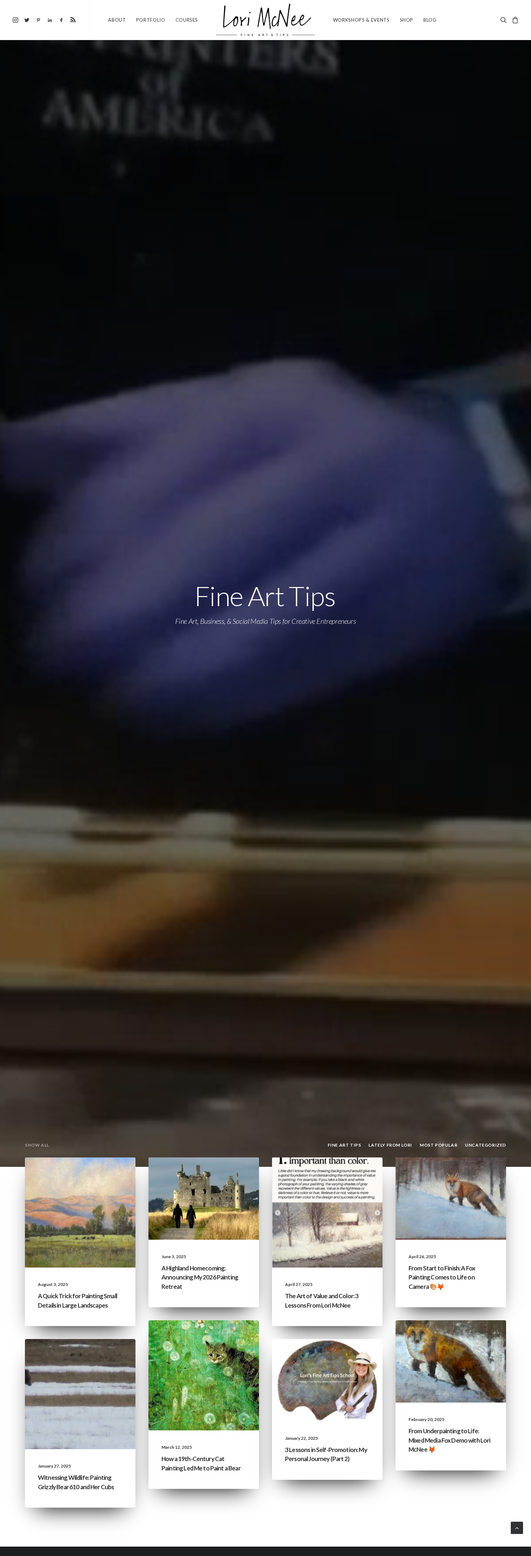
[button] (16, 20)
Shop (407, 20)
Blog (430, 20)
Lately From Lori (189, 1174)
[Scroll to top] (517, 1527)
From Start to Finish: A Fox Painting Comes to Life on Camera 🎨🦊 (442, 1277)
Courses (187, 20)
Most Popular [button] (438, 1145)
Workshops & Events (361, 20)
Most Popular (103, 1174)
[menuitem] (16, 20)
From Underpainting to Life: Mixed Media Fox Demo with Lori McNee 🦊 (450, 1440)
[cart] (514, 20)
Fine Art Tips (66, 1174)
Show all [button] (37, 1145)
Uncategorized (349, 1174)
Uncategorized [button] (485, 1145)
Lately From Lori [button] (390, 1145)
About (117, 20)
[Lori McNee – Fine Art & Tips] (265, 20)
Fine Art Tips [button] (344, 1145)
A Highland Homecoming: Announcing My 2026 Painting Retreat (199, 1277)
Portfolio (150, 20)
